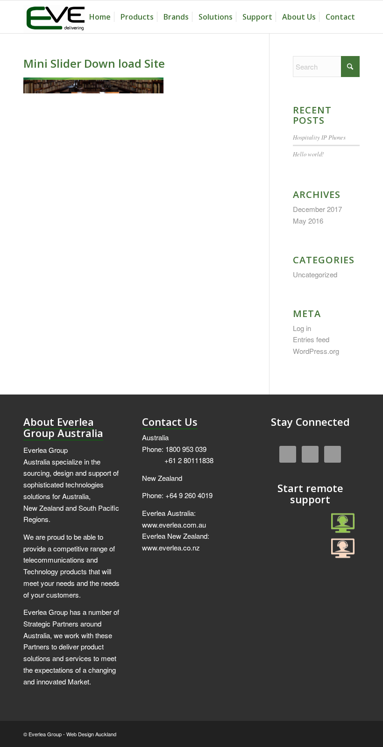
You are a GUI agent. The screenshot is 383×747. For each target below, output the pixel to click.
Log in (302, 328)
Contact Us (170, 422)
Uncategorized (315, 274)
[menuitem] (100, 16)
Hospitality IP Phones (319, 137)
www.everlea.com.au (174, 524)
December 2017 (317, 209)
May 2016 (308, 221)
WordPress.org (316, 351)
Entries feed (311, 339)
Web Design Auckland (91, 734)
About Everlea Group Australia (63, 427)
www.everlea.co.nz (171, 547)
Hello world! (308, 154)
